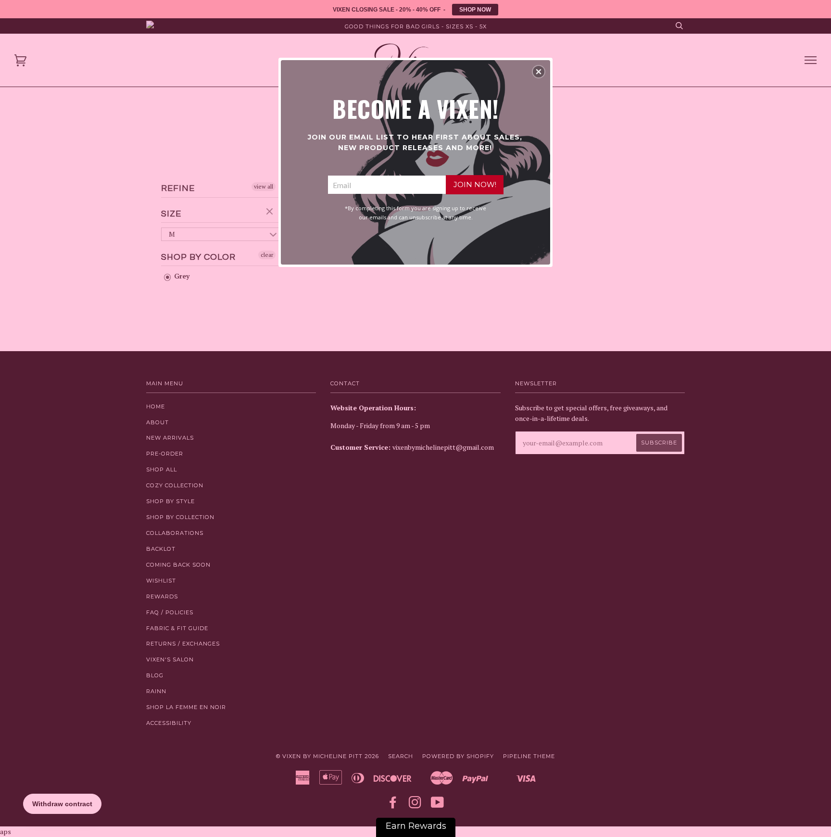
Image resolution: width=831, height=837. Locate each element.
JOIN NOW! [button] (474, 184)
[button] (538, 71)
